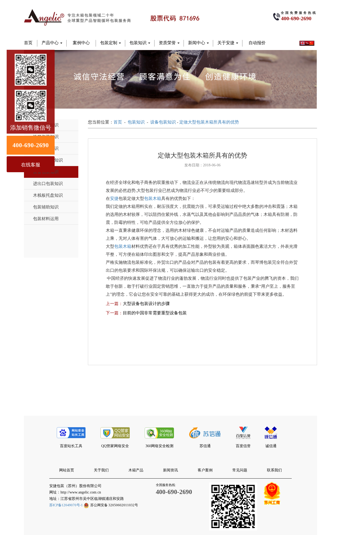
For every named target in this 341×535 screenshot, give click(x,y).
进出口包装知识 (48, 183)
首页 (28, 42)
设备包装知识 (163, 122)
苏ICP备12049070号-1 (66, 505)
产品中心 (51, 42)
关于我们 (101, 470)
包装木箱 (152, 198)
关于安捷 (226, 42)
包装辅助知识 (46, 207)
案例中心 (81, 42)
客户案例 (205, 470)
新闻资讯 (170, 470)
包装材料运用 (46, 218)
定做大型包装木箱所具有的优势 (209, 122)
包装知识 (138, 42)
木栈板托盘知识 (48, 195)
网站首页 (66, 470)
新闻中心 (197, 42)
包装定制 (109, 42)
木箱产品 (135, 470)
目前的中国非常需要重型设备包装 (155, 313)
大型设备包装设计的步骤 (146, 303)
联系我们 (274, 470)
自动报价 (257, 42)
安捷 (114, 198)
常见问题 (239, 470)
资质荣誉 (168, 42)
